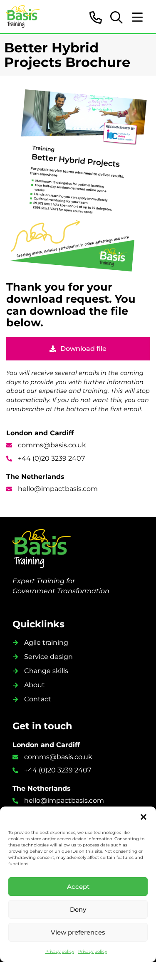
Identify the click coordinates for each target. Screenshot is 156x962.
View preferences (78, 932)
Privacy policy (59, 951)
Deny (78, 909)
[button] (143, 817)
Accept (78, 886)
